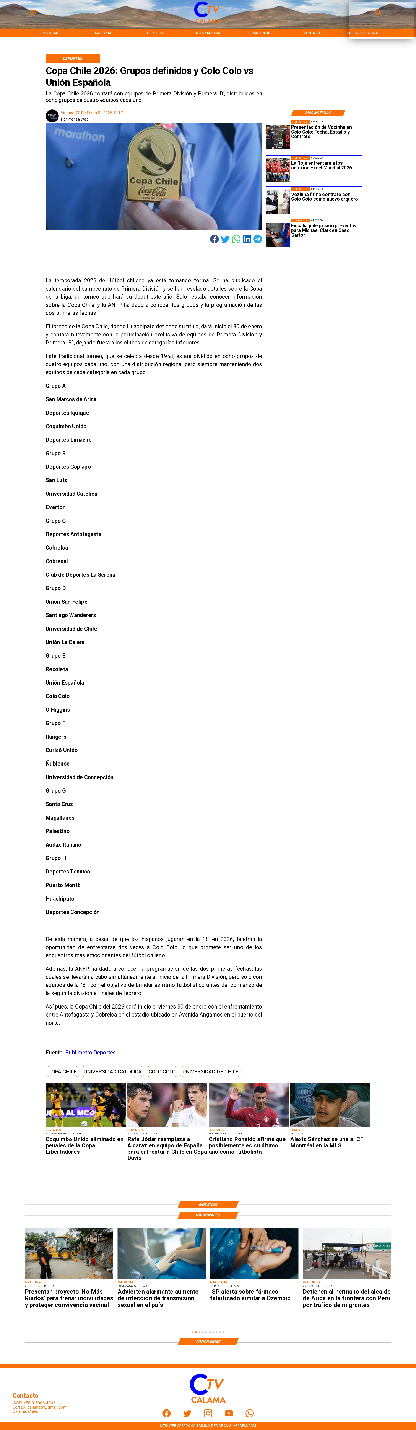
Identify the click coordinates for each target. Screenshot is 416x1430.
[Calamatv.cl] (33, 15)
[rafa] (167, 1127)
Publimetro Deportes (90, 1052)
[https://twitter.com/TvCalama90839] (187, 1416)
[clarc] (278, 235)
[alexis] (330, 1127)
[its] (69, 1278)
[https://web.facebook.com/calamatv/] (166, 1416)
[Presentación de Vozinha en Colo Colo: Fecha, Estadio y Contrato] (278, 136)
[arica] (254, 1278)
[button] (62, 1071)
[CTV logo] (208, 23)
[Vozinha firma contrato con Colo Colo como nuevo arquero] (278, 201)
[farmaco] (162, 1278)
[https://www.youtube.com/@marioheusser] (229, 1416)
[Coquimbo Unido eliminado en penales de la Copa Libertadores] (85, 1127)
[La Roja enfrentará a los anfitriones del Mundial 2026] (278, 170)
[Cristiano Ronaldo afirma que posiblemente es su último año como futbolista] (249, 1127)
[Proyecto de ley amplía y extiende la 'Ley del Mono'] (347, 1278)
